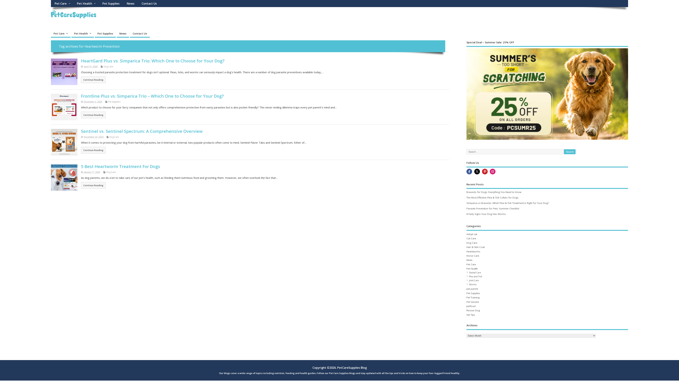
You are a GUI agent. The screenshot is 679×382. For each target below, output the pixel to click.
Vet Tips (470, 314)
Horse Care (472, 255)
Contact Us (149, 3)
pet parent (472, 288)
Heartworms (473, 251)
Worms (472, 284)
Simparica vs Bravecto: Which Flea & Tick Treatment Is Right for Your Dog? (507, 203)
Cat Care (471, 238)
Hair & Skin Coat (475, 247)
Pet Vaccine (472, 301)
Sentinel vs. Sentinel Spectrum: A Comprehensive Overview (142, 131)
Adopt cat (471, 234)
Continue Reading (93, 79)
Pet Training (473, 297)
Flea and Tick (475, 276)
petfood (470, 306)
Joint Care (474, 280)
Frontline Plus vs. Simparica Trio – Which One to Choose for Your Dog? (152, 96)
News (130, 3)
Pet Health (84, 3)
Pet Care (60, 3)
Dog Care (108, 66)
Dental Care (475, 272)
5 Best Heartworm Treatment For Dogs (120, 166)
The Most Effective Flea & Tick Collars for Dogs (492, 197)
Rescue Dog (473, 310)
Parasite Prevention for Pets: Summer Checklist (492, 208)
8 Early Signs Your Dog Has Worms (486, 214)
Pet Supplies (111, 3)
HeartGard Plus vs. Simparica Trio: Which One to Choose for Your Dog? (152, 61)
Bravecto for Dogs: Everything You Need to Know (493, 192)
